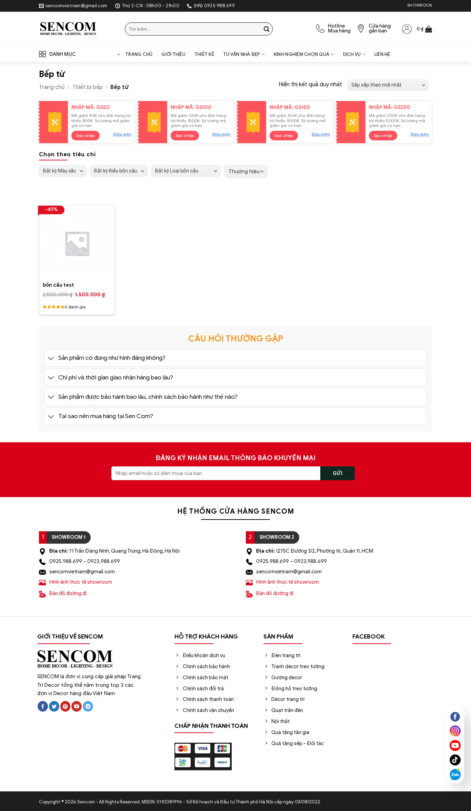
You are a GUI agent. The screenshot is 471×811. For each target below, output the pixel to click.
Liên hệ (382, 54)
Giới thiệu (173, 54)
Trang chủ (138, 54)
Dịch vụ (352, 54)
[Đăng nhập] (407, 29)
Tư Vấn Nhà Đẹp (241, 54)
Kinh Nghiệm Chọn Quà (301, 54)
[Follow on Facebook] (43, 706)
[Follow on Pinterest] (65, 706)
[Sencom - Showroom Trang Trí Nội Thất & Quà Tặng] (76, 29)
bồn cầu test (58, 285)
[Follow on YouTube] (76, 706)
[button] (424, 29)
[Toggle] (51, 358)
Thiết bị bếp (87, 87)
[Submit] (266, 29)
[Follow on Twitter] (54, 706)
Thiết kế (204, 54)
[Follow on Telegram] (88, 706)
